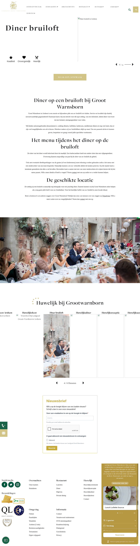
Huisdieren (33, 488)
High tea (59, 492)
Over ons (30, 13)
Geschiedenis (61, 532)
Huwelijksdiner (89, 492)
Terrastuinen (33, 532)
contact (74, 172)
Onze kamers (33, 485)
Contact (86, 499)
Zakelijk (113, 7)
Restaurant (83, 7)
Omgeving (34, 509)
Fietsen (31, 514)
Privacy (59, 535)
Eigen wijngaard (34, 535)
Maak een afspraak (70, 77)
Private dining (61, 495)
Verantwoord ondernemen (65, 517)
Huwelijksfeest (89, 495)
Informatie (61, 509)
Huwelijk (98, 7)
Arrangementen (68, 7)
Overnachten (51, 7)
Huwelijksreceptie (90, 488)
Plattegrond (60, 528)
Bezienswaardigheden (36, 528)
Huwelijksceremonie (91, 485)
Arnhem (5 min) (34, 524)
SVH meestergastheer (63, 521)
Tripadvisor (106, 196)
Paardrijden (33, 517)
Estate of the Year (34, 7)
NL (136, 9)
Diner (58, 488)
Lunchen (59, 485)
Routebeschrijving (62, 524)
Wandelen (32, 521)
